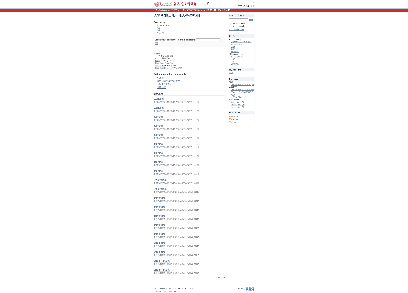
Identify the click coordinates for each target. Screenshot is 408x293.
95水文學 (158, 153)
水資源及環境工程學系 (190, 10)
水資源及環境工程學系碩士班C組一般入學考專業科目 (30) (242, 92)
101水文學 (159, 99)
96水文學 (158, 144)
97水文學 (158, 135)
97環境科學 (159, 216)
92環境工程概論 (162, 261)
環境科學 (158, 63)
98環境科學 (159, 207)
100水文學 (159, 108)
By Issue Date (163, 25)
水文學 (157, 61)
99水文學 (158, 117)
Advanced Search (236, 30)
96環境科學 (159, 225)
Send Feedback (170, 291)
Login (252, 2)
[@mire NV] (250, 289)
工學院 (174, 10)
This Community (238, 26)
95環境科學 (159, 234)
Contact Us (158, 291)
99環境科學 (159, 198)
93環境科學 (159, 252)
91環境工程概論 (162, 270)
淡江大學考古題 (160, 10)
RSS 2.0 (234, 119)
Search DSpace (238, 24)
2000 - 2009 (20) (238, 105)
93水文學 (158, 171)
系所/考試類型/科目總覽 (241, 42)
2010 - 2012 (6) (237, 102)
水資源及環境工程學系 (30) (242, 85)
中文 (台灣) (243, 6)
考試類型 (160, 33)
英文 (156, 58)
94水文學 (158, 162)
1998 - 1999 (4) (237, 107)
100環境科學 (160, 189)
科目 (159, 30)
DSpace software (160, 289)
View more (220, 277)
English (251, 6)
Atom (233, 122)
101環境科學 (160, 180)
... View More (236, 97)
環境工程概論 (160, 66)
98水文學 (158, 126)
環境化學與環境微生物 (163, 68)
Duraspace (191, 289)
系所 (159, 28)
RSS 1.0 (234, 117)
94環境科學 (159, 243)
